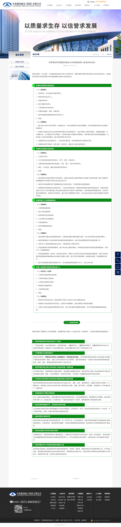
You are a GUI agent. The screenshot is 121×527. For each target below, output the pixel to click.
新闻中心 (87, 5)
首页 (103, 54)
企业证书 (59, 5)
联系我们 (106, 5)
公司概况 (49, 5)
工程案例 (68, 5)
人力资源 (97, 5)
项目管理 (78, 5)
